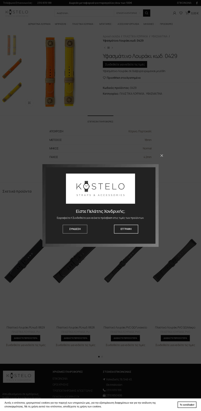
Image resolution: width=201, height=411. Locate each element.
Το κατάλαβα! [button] (187, 404)
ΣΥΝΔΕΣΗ (75, 229)
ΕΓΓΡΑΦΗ (126, 229)
